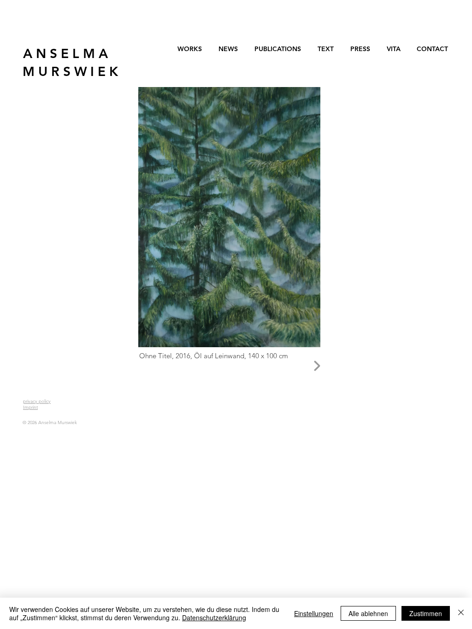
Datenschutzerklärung (214, 617)
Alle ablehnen (368, 613)
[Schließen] (460, 613)
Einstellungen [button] (313, 613)
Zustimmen (425, 613)
